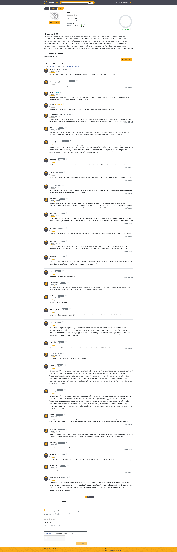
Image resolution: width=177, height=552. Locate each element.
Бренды (125, 2)
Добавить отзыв (54, 22)
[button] (131, 2)
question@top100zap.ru (114, 550)
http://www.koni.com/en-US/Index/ (82, 28)
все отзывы (53, 66)
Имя (45, 504)
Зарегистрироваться (49, 533)
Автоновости (118, 2)
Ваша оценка (48, 517)
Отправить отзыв (82, 543)
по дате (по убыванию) (73, 66)
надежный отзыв (61, 510)
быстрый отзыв (50, 510)
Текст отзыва (48, 522)
